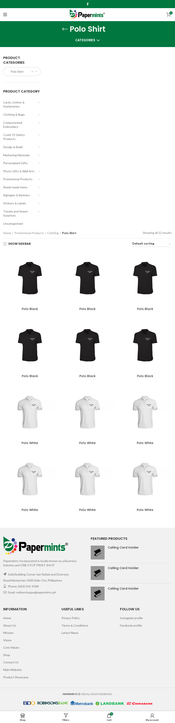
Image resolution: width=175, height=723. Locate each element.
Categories (85, 40)
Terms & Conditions (74, 625)
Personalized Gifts (15, 163)
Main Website (12, 669)
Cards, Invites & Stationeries (14, 104)
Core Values (11, 647)
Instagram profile (131, 618)
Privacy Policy (70, 618)
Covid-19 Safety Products (14, 137)
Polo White (30, 443)
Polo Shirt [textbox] (15, 71)
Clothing (53, 233)
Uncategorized (13, 223)
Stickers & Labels (14, 203)
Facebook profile (131, 625)
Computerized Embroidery (12, 125)
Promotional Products (17, 179)
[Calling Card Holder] (98, 552)
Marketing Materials (16, 155)
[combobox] (22, 71)
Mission (8, 632)
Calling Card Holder (123, 547)
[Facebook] (87, 4)
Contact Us (11, 662)
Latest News (70, 632)
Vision (7, 640)
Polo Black (30, 309)
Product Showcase (15, 677)
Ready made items (15, 187)
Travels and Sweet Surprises (15, 213)
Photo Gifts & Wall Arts (19, 171)
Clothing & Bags (14, 114)
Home (7, 233)
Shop (6, 655)
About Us (9, 625)
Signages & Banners (16, 195)
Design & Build (13, 147)
